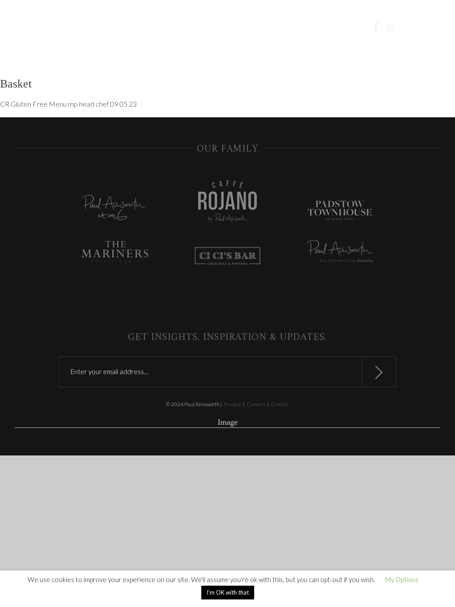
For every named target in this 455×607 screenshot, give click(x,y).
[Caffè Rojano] (227, 202)
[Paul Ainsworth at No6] (115, 210)
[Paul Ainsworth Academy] (340, 252)
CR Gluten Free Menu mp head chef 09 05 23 (68, 104)
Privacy (232, 404)
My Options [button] (402, 579)
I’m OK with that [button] (228, 592)
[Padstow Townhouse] (340, 212)
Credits (279, 404)
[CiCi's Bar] (227, 256)
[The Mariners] (115, 252)
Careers (256, 404)
